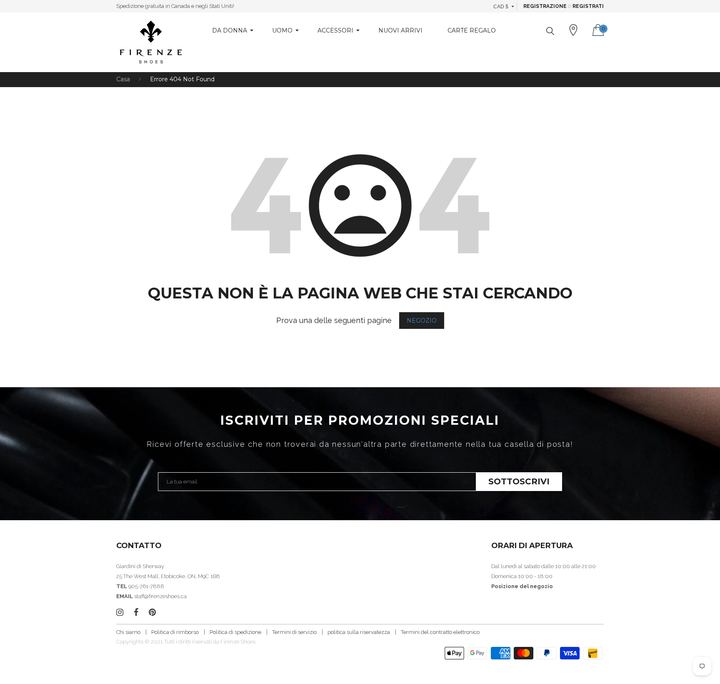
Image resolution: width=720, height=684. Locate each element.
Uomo (282, 30)
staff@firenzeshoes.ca (160, 596)
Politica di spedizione (235, 632)
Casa (123, 79)
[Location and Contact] (573, 30)
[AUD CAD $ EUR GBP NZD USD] (504, 6)
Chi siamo (128, 632)
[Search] (550, 31)
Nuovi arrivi (400, 30)
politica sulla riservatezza (359, 632)
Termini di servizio (294, 632)
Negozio (422, 320)
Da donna (229, 30)
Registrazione (545, 6)
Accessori (335, 30)
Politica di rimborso (175, 632)
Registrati (588, 6)
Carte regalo (472, 30)
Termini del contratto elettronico (440, 632)
